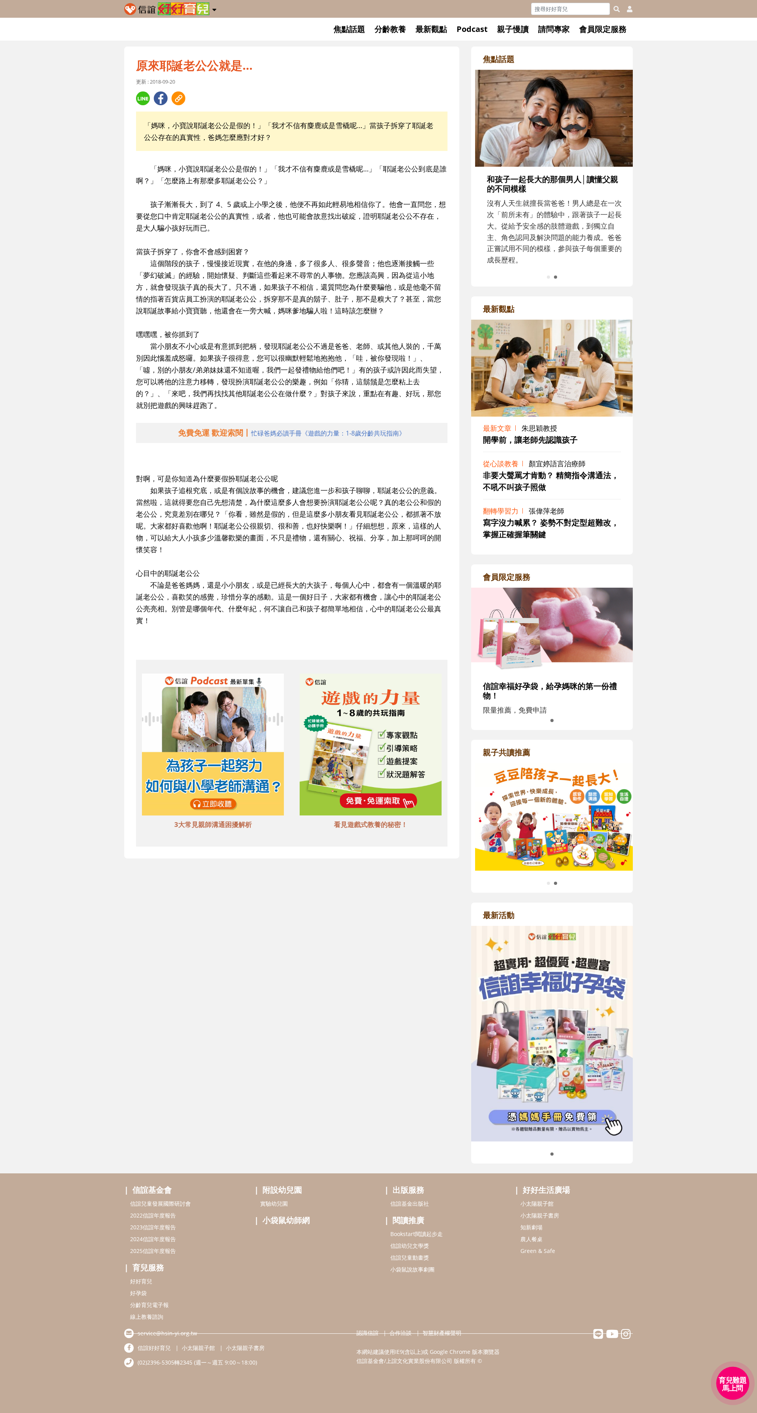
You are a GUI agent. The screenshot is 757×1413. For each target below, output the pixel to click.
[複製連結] (178, 98)
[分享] (143, 98)
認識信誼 (367, 1333)
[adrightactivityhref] (552, 1032)
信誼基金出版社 (409, 1203)
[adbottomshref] (213, 745)
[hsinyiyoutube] (612, 1336)
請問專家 (554, 29)
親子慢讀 (513, 29)
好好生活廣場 (546, 1189)
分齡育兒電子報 (149, 1305)
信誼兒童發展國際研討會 (160, 1203)
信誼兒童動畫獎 (409, 1257)
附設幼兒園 (282, 1189)
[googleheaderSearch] (616, 9)
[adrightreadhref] (552, 816)
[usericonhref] (626, 9)
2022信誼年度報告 (153, 1215)
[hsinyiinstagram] (626, 1336)
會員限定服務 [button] (602, 29)
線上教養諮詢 (146, 1316)
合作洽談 (401, 1333)
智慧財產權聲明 (442, 1333)
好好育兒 (141, 1281)
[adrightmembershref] (552, 630)
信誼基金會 (152, 1189)
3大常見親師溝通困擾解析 (213, 824)
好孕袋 (138, 1293)
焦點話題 (349, 29)
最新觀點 (431, 29)
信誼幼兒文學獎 (409, 1245)
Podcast (472, 29)
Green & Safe (537, 1251)
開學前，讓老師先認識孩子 (530, 439)
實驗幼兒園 (274, 1203)
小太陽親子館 (537, 1203)
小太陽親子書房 (539, 1215)
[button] (214, 8)
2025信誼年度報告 (153, 1251)
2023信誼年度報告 (153, 1227)
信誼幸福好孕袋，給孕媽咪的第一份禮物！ (550, 691)
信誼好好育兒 (154, 1348)
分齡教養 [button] (390, 29)
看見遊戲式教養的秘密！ (371, 824)
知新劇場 (531, 1227)
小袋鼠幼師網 (286, 1220)
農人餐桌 (531, 1239)
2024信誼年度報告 (153, 1239)
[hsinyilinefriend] (598, 1336)
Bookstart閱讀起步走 (416, 1234)
